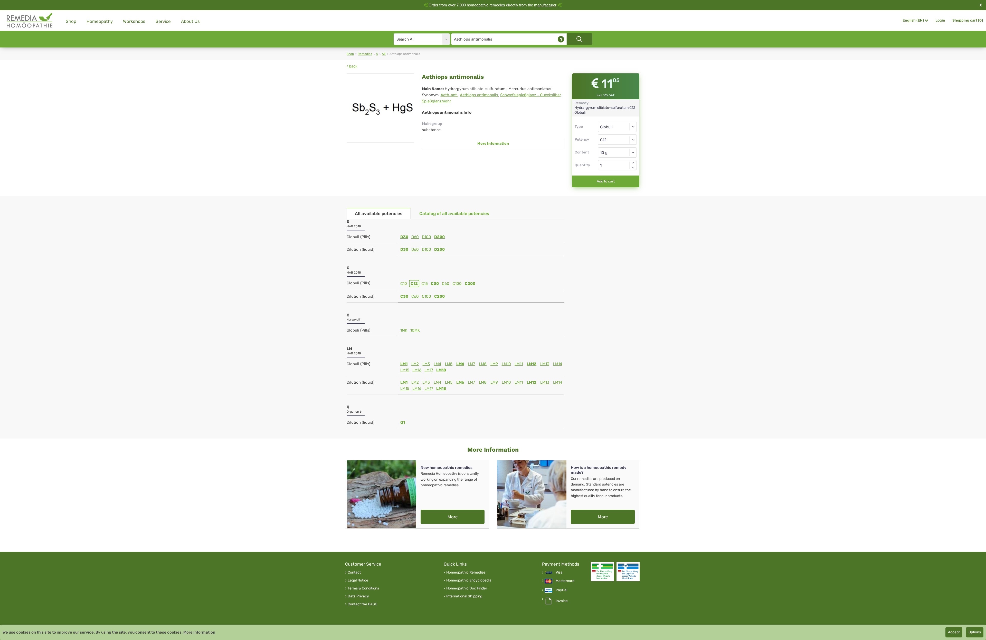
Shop (71, 21)
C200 (470, 283)
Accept (954, 632)
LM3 (426, 364)
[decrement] (633, 167)
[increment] (633, 162)
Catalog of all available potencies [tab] (454, 213)
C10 (403, 283)
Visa (559, 572)
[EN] (29, 20)
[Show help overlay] (561, 39)
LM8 (483, 364)
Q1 (402, 422)
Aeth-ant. (449, 95)
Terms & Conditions (363, 588)
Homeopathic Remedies (466, 572)
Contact (354, 572)
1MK (403, 330)
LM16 (416, 370)
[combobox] (617, 139)
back (352, 66)
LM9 (494, 364)
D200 (439, 237)
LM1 (403, 364)
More (453, 516)
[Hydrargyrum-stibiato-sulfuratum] (380, 108)
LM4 (437, 364)
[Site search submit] (579, 39)
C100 (457, 283)
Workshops (134, 21)
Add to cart (606, 181)
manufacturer (545, 5)
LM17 (428, 370)
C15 (424, 283)
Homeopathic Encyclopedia (468, 580)
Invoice (562, 601)
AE (384, 54)
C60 (445, 283)
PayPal (561, 590)
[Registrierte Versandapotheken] (602, 571)
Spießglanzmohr (436, 101)
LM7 (471, 364)
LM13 (544, 364)
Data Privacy (358, 596)
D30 (404, 237)
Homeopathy (100, 21)
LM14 (557, 364)
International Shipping (464, 596)
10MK (415, 330)
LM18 (441, 370)
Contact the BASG (362, 604)
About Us (190, 21)
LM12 (531, 364)
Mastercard (565, 581)
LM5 (448, 364)
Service (163, 21)
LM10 (506, 364)
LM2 (415, 364)
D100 (426, 237)
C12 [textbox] (603, 140)
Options (975, 632)
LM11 (519, 364)
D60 (415, 237)
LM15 (404, 370)
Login (940, 20)
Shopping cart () (967, 20)
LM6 (460, 364)
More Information (493, 143)
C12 (414, 283)
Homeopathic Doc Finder (466, 588)
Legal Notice (358, 580)
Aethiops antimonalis (479, 95)
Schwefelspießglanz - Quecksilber (530, 95)
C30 (435, 283)
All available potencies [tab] (378, 213)
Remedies (365, 54)
